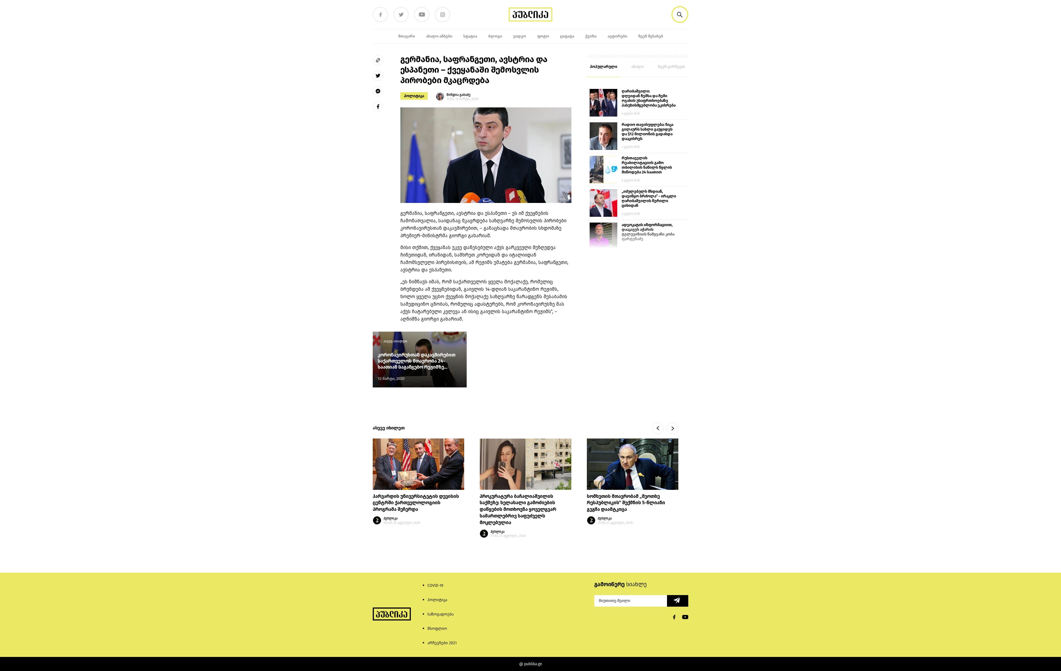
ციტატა (567, 36)
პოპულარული (603, 66)
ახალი (637, 66)
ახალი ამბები (439, 36)
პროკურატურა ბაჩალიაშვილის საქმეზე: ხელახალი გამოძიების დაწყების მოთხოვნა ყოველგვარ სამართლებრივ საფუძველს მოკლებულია (518, 509)
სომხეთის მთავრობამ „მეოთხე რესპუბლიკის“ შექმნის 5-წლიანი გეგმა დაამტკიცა (626, 503)
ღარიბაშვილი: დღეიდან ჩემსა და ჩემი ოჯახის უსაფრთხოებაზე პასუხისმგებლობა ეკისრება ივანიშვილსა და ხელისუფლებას (649, 98)
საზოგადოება (440, 614)
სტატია (470, 36)
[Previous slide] (658, 428)
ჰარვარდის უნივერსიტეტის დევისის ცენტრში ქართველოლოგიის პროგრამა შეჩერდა (416, 503)
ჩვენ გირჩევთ (671, 66)
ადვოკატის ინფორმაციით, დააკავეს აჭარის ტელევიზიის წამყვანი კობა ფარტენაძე (648, 232)
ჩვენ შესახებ (650, 36)
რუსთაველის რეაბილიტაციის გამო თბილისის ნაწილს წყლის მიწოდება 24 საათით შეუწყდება (647, 165)
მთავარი (406, 36)
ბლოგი (495, 36)
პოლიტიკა (414, 96)
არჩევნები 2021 (442, 643)
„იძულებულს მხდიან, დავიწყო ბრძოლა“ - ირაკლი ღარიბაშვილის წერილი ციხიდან (649, 198)
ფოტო (543, 36)
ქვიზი (591, 36)
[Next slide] (673, 428)
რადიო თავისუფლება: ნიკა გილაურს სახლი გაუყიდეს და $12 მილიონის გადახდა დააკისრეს (647, 131)
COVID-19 (435, 585)
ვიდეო (519, 36)
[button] (679, 14)
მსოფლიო (437, 628)
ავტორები (617, 36)
